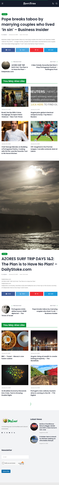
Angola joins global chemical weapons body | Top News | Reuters (42, 114)
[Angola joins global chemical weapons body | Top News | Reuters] (44, 97)
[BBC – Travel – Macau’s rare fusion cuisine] (15, 340)
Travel (4, 14)
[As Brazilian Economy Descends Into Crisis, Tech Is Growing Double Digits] (15, 375)
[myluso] (29, 3)
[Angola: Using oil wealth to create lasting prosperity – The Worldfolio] (44, 340)
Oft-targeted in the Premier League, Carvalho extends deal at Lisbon (44, 149)
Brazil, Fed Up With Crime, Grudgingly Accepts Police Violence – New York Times (12, 114)
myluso (5, 34)
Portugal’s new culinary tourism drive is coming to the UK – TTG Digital (43, 393)
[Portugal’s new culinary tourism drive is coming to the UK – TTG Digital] (44, 375)
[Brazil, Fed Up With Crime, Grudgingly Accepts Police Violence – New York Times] (15, 97)
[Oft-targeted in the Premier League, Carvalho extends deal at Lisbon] (44, 131)
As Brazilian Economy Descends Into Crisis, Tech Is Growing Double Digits (14, 393)
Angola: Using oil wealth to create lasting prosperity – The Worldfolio (44, 358)
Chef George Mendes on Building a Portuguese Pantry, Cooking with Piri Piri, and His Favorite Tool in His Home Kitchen (14, 150)
